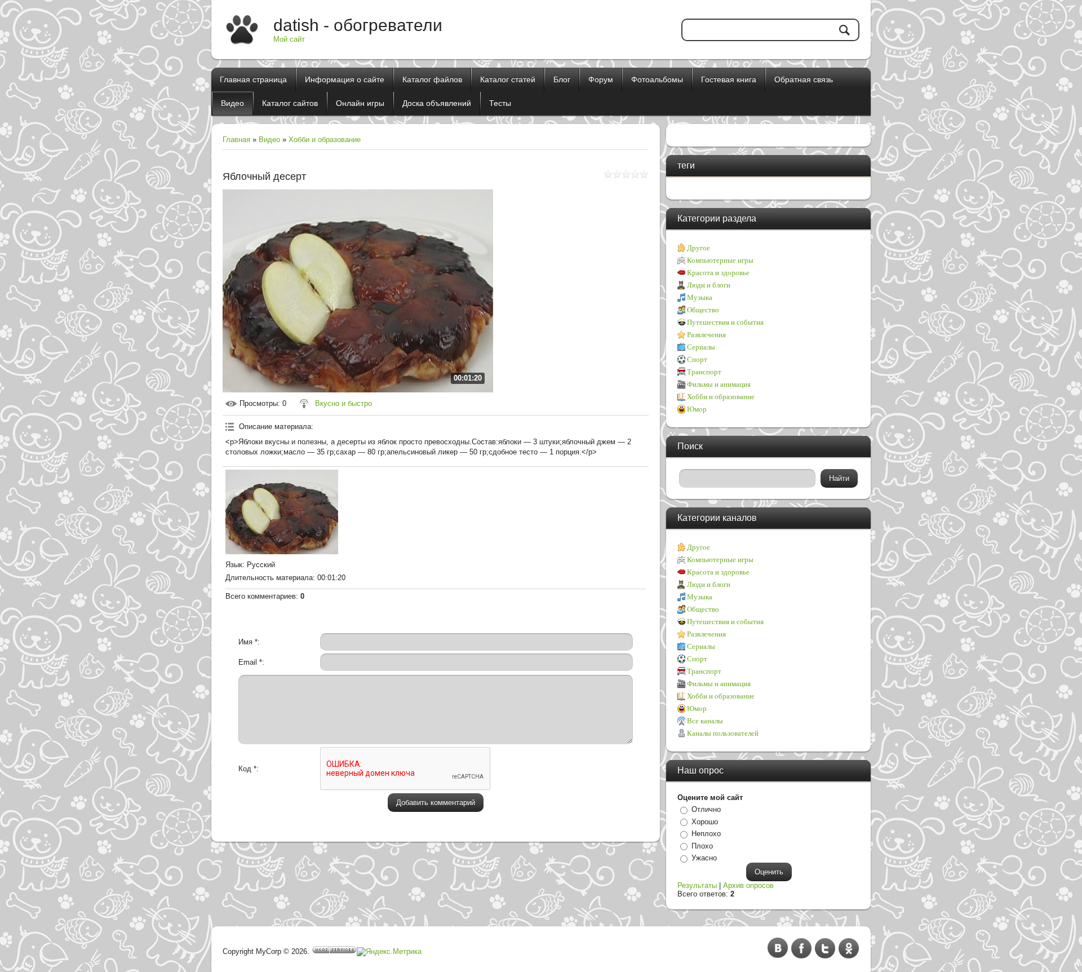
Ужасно (704, 858)
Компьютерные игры (720, 260)
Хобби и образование (325, 139)
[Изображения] (281, 512)
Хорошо (704, 822)
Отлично (706, 809)
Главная (236, 139)
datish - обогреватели (357, 25)
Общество (703, 310)
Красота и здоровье (718, 272)
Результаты (697, 885)
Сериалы (701, 347)
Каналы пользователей (723, 733)
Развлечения (706, 334)
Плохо (702, 846)
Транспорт (704, 372)
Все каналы (705, 721)
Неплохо (706, 833)
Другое (698, 248)
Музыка (699, 297)
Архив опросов (748, 885)
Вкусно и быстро (343, 403)
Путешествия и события (725, 322)
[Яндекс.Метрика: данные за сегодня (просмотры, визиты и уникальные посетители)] (389, 951)
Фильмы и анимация (719, 384)
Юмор (697, 409)
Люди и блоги (708, 285)
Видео (269, 139)
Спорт (697, 359)
